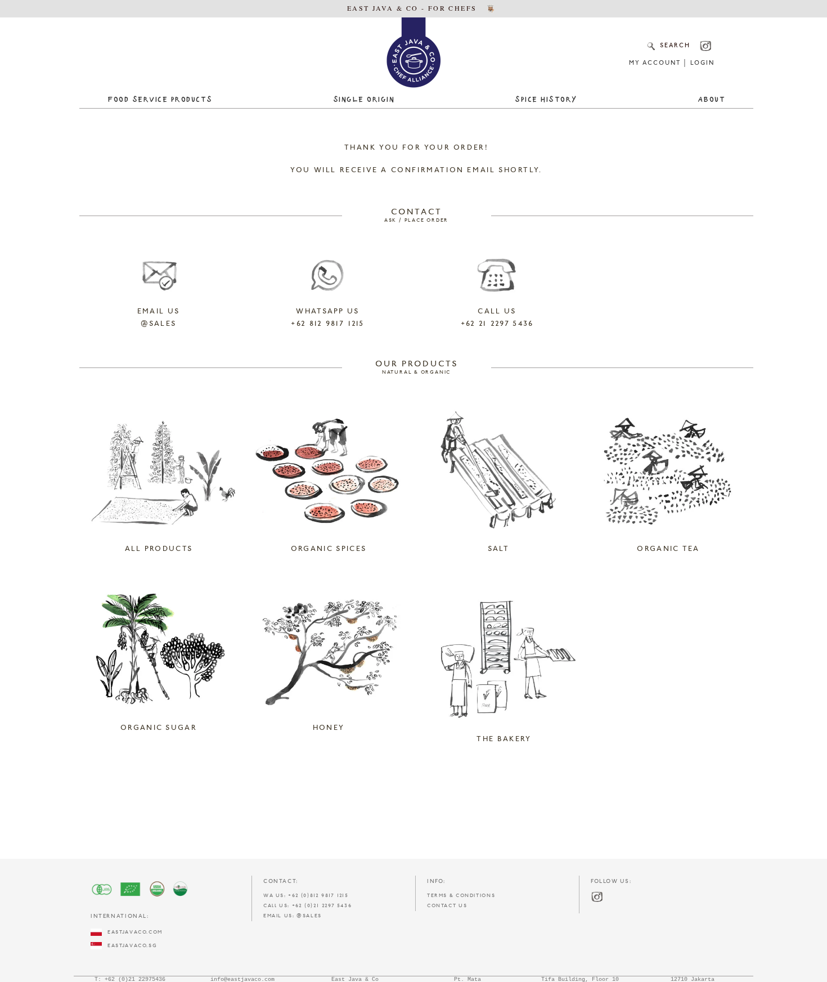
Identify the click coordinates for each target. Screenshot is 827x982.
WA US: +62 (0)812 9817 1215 (306, 895)
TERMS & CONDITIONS (461, 895)
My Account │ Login (671, 63)
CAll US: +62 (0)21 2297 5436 (307, 905)
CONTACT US (447, 905)
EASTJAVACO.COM (132, 932)
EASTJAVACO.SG (129, 945)
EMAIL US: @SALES (292, 915)
